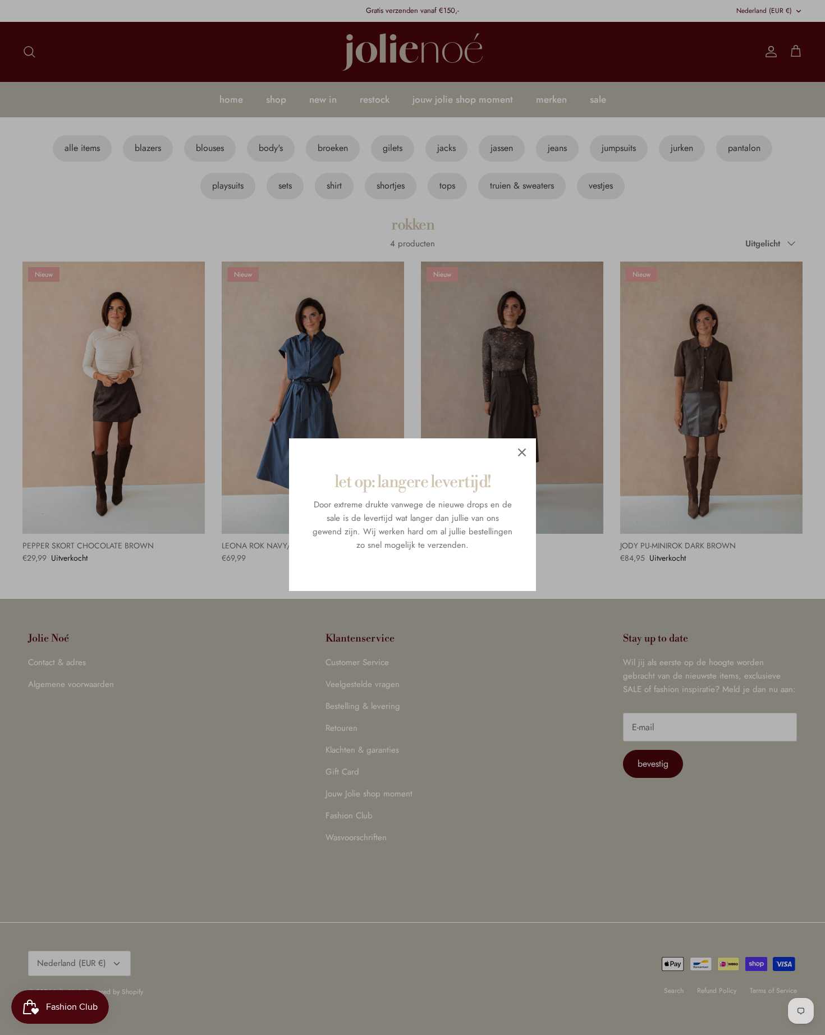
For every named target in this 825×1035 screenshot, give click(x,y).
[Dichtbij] (522, 452)
